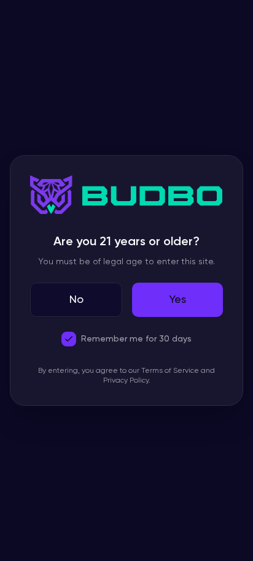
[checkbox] (68, 339)
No (76, 299)
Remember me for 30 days (136, 339)
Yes (177, 299)
